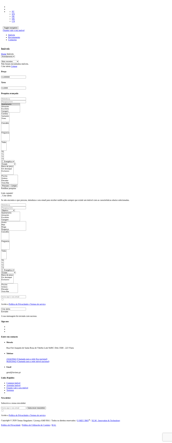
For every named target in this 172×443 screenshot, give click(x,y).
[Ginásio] (9, 178)
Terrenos (10, 390)
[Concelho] (5, 123)
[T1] (2, 154)
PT (13, 11)
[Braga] (13, 227)
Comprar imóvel (13, 383)
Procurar (5, 186)
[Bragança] (13, 229)
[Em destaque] (7, 169)
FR (13, 16)
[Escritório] (10, 109)
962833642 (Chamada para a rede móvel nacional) (27, 361)
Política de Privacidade (10, 425)
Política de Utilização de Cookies (36, 425)
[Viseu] (5, 118)
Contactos (12, 40)
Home (3, 54)
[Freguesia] (5, 133)
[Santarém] (5, 116)
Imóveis (11, 35)
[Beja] (13, 225)
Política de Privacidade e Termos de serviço (27, 304)
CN (13, 21)
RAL (54, 425)
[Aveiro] (13, 222)
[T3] (2, 159)
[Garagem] (10, 111)
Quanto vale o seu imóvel (13, 30)
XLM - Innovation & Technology (106, 420)
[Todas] (3, 142)
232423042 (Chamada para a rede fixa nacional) (26, 359)
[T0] (2, 152)
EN (13, 14)
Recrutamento (14, 37)
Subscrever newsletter (36, 408)
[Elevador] (9, 181)
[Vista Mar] (9, 183)
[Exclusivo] (7, 171)
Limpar (14, 66)
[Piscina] (9, 176)
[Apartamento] (10, 104)
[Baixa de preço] (7, 166)
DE (13, 19)
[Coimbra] (5, 114)
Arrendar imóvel (13, 385)
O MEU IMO (83, 420)
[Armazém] (10, 107)
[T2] (2, 156)
